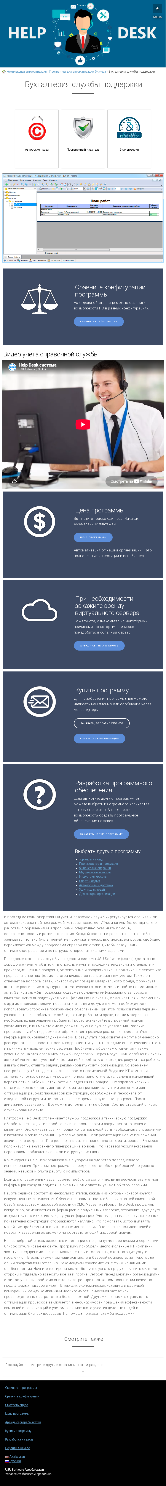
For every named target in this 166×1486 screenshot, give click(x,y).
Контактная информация (99, 738)
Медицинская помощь (95, 872)
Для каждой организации (97, 894)
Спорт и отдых (89, 881)
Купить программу (18, 1431)
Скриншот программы (21, 1387)
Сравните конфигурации (99, 321)
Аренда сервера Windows (99, 645)
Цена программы (93, 537)
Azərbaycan (17, 1456)
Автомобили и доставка (96, 885)
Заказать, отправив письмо (101, 723)
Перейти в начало (17, 1448)
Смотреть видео (16, 1405)
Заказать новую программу (101, 834)
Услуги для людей (92, 889)
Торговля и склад (91, 859)
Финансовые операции (95, 868)
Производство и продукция (98, 863)
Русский (15, 1461)
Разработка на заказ (19, 1439)
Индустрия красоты (93, 876)
